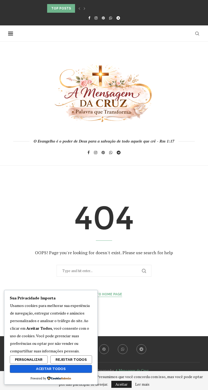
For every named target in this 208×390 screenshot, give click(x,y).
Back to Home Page (104, 294)
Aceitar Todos (51, 369)
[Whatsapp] (110, 17)
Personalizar (29, 360)
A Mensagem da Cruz (131, 370)
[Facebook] (89, 17)
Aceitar (121, 384)
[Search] (197, 33)
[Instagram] (96, 17)
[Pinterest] (103, 17)
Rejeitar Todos (71, 360)
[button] (79, 8)
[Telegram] (118, 17)
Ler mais (142, 384)
